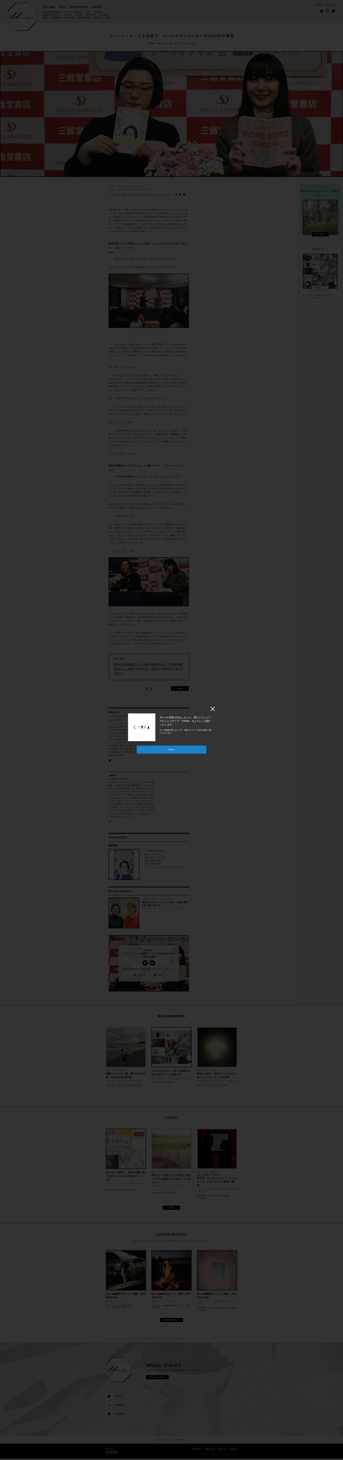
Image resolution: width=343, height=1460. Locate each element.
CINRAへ (171, 749)
